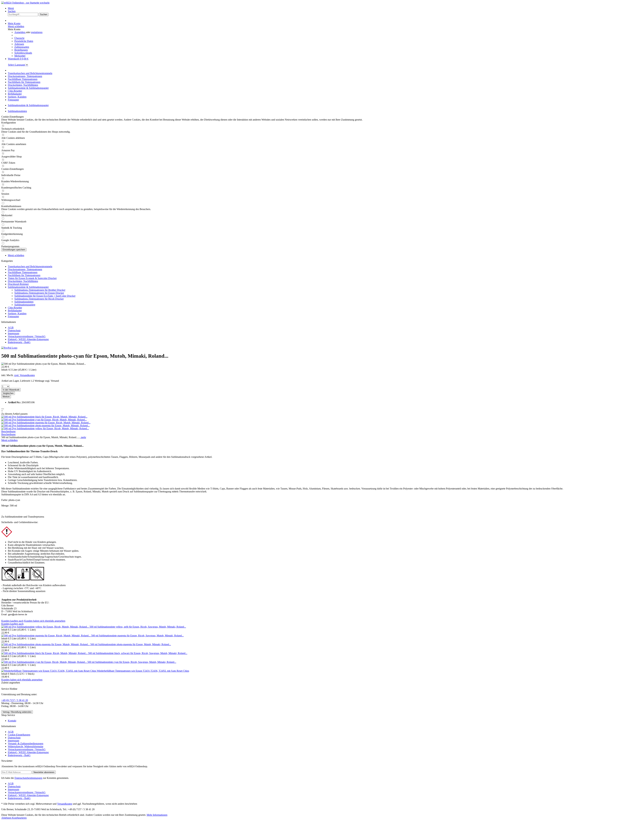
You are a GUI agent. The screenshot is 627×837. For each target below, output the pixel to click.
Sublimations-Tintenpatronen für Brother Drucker (39, 290)
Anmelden (20, 32)
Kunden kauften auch (12, 620)
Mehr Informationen (157, 814)
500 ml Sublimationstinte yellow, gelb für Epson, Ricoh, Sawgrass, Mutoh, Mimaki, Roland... (137, 626)
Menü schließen (16, 26)
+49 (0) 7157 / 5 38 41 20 (14, 700)
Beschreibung (8, 431)
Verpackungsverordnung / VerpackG (27, 336)
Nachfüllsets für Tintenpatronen (24, 275)
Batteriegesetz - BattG (19, 342)
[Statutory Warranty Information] (2, 408)
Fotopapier (13, 316)
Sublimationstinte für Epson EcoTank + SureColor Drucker (44, 295)
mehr (83, 437)
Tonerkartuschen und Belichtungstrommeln (30, 266)
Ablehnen (6, 817)
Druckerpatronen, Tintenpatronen (25, 269)
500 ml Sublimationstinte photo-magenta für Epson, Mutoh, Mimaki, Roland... (130, 644)
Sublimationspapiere (24, 304)
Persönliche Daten (23, 41)
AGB (11, 327)
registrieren (36, 32)
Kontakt (12, 720)
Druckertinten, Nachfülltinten (23, 281)
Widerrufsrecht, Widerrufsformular (25, 746)
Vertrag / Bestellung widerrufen (17, 712)
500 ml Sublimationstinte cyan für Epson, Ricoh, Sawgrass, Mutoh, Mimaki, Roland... (131, 662)
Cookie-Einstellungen (19, 734)
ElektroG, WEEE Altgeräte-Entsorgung (28, 339)
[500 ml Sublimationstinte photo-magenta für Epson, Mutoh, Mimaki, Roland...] (45, 425)
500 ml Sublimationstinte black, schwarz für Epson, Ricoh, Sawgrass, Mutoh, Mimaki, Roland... (137, 653)
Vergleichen (8, 393)
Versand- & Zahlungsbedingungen (25, 743)
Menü (11, 8)
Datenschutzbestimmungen (28, 778)
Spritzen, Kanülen (17, 313)
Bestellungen (21, 50)
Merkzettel (19, 55)
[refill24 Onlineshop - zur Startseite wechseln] (25, 2)
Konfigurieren (19, 817)
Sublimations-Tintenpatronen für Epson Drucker (39, 293)
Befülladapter (15, 310)
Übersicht (19, 38)
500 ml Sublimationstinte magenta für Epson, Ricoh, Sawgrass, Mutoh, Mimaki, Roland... (137, 635)
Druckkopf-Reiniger (18, 284)
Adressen (19, 44)
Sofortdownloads (23, 52)
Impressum (13, 333)
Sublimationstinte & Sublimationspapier (28, 287)
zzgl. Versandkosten (24, 375)
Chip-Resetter (15, 307)
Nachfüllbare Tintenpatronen (22, 272)
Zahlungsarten (21, 47)
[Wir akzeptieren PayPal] (9, 347)
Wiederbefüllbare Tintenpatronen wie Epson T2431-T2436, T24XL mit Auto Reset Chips (143, 670)
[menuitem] (317, 8)
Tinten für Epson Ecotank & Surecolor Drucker (32, 278)
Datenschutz (14, 330)
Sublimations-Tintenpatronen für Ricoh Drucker (39, 298)
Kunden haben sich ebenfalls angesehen (44, 620)
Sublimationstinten (23, 301)
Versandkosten (64, 803)
